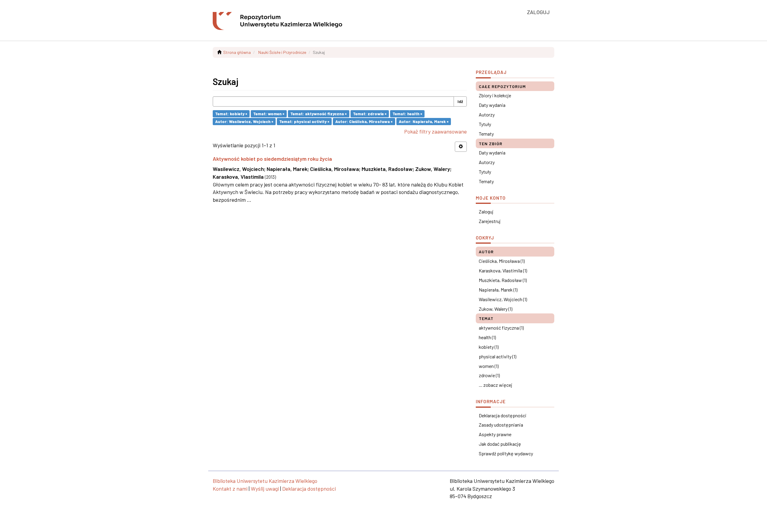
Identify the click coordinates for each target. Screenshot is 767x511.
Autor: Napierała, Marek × (424, 121)
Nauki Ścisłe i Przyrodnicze (282, 52)
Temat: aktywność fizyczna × (318, 113)
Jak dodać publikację (500, 444)
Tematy (486, 134)
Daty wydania (492, 105)
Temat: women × (268, 113)
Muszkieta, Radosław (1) (503, 280)
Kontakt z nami (230, 488)
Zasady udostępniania (501, 424)
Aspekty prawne (495, 434)
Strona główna (237, 52)
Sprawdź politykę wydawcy (506, 453)
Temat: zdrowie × (369, 113)
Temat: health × (407, 113)
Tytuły (485, 124)
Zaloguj (486, 211)
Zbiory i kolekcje (495, 95)
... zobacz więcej (495, 385)
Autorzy (487, 114)
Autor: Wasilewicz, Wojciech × (244, 121)
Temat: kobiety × (231, 113)
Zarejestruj (490, 221)
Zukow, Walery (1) (495, 309)
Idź (460, 101)
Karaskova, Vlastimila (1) (503, 270)
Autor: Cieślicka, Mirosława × (363, 121)
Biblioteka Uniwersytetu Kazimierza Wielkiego (265, 480)
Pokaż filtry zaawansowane (435, 131)
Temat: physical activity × (304, 121)
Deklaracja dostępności (502, 415)
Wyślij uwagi (265, 488)
